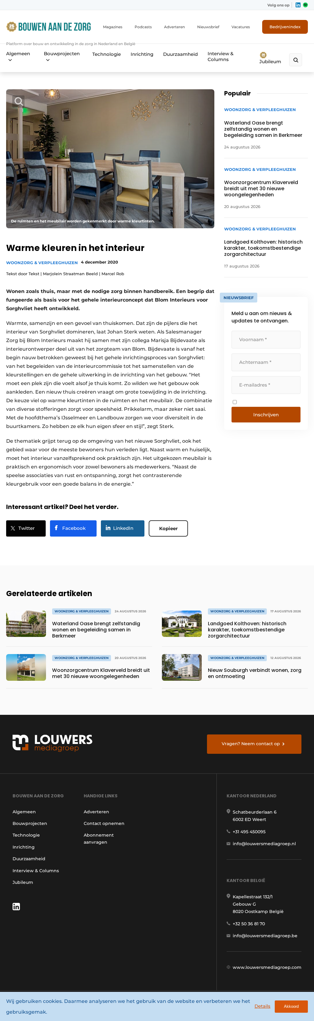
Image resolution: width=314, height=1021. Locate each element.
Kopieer (168, 528)
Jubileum (270, 61)
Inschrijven (266, 415)
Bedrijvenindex (285, 26)
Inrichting (142, 54)
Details (262, 1006)
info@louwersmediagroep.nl (264, 843)
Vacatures (241, 27)
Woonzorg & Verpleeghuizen (42, 262)
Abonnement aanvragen (99, 838)
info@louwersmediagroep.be (265, 935)
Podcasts (143, 27)
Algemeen (18, 53)
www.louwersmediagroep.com (267, 967)
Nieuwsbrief (208, 27)
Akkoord (291, 1006)
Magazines (112, 27)
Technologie (106, 54)
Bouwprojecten (62, 53)
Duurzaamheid (180, 54)
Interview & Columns (220, 56)
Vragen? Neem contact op (251, 743)
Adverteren (174, 27)
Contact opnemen (104, 823)
